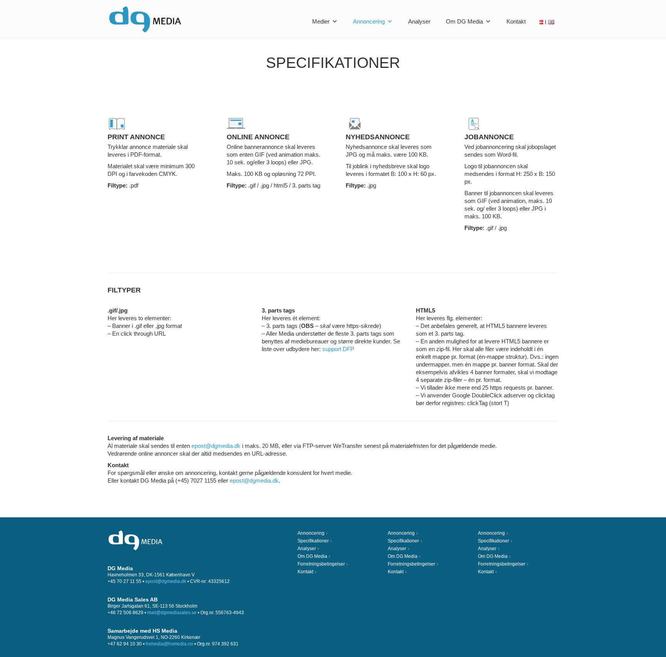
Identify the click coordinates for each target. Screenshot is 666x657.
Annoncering (369, 21)
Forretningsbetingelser (321, 564)
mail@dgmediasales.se (172, 612)
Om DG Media (464, 21)
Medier (321, 21)
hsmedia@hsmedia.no (169, 644)
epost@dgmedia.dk (216, 446)
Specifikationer (313, 541)
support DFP (338, 349)
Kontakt (516, 21)
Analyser (419, 21)
